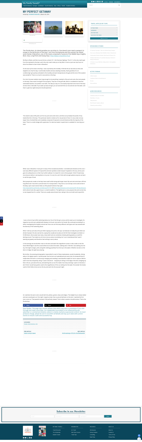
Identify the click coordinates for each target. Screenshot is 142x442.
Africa (59, 6)
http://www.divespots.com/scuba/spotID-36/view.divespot (70, 188)
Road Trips (92, 437)
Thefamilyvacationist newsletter (97, 95)
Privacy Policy (112, 437)
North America (31, 324)
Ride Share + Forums (94, 98)
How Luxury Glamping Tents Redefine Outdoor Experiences (103, 53)
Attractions (94, 28)
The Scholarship (56, 432)
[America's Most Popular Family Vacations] (42, 431)
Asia (55, 6)
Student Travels (56, 434)
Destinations (94, 32)
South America (49, 6)
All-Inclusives (93, 430)
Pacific (63, 6)
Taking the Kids (93, 100)
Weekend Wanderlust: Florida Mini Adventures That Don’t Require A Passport (102, 58)
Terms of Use (112, 434)
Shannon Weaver (34, 14)
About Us (111, 430)
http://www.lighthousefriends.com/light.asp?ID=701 (37, 188)
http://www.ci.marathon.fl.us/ (60, 56)
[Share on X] (1, 221)
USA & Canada (93, 76)
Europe (91, 81)
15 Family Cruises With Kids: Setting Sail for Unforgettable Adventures (103, 62)
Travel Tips (74, 434)
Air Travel (73, 430)
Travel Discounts (57, 430)
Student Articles (70, 6)
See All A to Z (104, 38)
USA (36, 324)
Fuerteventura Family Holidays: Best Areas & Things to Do (102, 55)
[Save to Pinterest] (1, 223)
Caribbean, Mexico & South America (98, 78)
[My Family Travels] (28, 430)
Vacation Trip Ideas (96, 35)
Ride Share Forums (75, 432)
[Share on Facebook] (1, 218)
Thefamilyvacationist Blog (96, 105)
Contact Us (111, 432)
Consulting (92, 434)
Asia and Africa (93, 83)
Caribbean (41, 6)
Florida (25, 324)
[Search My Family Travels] (119, 5)
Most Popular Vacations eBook (97, 103)
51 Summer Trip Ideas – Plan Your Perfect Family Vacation (102, 50)
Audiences (93, 30)
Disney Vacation (93, 432)
